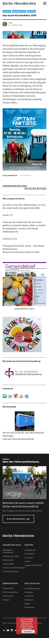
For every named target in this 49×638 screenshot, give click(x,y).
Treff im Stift (8, 596)
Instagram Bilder (12, 630)
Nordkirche (29, 596)
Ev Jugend (29, 557)
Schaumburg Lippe (32, 588)
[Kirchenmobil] (24, 421)
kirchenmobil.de (18, 518)
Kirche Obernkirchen (19, 3)
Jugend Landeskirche (33, 565)
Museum (6, 599)
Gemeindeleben (19, 11)
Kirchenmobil (8, 560)
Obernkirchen (8, 588)
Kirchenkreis (30, 553)
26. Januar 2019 (15, 25)
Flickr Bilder (16, 630)
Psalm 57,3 (8, 215)
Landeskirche (30, 550)
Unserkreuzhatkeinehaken (14, 567)
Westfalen (29, 592)
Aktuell (6, 11)
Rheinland (29, 599)
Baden (27, 603)
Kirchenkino (25, 175)
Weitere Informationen (28, 628)
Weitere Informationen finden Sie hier (21, 252)
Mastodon (4, 630)
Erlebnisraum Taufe (11, 556)
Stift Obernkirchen (10, 592)
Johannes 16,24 (10, 238)
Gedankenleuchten (11, 571)
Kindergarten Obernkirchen (8, 551)
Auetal (27, 561)
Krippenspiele (8, 564)
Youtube (8, 630)
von (10, 23)
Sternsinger (29, 607)
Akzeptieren (28, 631)
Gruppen (31, 11)
